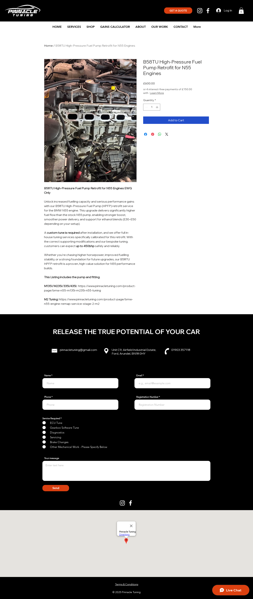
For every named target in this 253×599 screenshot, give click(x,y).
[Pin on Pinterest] (152, 134)
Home (48, 45)
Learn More (157, 93)
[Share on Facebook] (145, 134)
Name (47, 375)
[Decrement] (146, 107)
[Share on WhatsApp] (159, 134)
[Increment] (157, 107)
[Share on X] (166, 134)
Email (139, 375)
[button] (241, 10)
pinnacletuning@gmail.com (78, 350)
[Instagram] (199, 10)
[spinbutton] (151, 107)
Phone (47, 397)
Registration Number (147, 397)
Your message (51, 458)
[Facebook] (207, 10)
